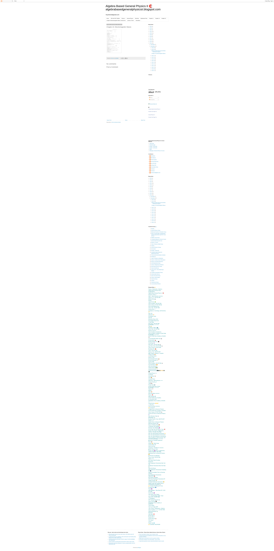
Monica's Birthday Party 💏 (154, 424)
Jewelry (152, 280)
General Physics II (151, 114)
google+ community (153, 146)
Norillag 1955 (153, 165)
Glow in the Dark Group (155, 275)
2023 (151, 28)
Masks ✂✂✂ (151, 458)
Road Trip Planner (152, 468)
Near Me (150, 317)
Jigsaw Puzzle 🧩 (152, 301)
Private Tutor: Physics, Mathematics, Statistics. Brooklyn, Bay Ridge (156, 431)
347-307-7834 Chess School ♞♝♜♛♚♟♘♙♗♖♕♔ (154, 387)
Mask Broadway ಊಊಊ (153, 393)
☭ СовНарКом (151, 498)
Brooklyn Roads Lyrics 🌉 (153, 341)
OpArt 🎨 (150, 391)
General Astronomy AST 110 (156, 240)
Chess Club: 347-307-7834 (153, 329)
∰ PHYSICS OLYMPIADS (154, 455)
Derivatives (138, 20)
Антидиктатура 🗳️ (152, 487)
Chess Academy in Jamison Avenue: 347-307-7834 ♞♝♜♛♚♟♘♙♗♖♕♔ (157, 438)
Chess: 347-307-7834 (152, 350)
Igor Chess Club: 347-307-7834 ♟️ (155, 346)
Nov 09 (153, 68)
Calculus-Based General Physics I (154, 109)
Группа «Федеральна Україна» (157, 264)
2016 (151, 39)
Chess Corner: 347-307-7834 (154, 457)
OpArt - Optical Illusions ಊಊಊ (155, 296)
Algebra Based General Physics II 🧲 (156, 293)
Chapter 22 (163, 18)
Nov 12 (153, 63)
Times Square (151, 505)
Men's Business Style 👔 (153, 416)
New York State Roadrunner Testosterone (156, 434)
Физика (152, 228)
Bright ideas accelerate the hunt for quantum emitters (149, 538)
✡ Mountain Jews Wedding (154, 426)
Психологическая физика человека (158, 255)
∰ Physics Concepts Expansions (155, 440)
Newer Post (109, 120)
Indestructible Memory (155, 274)
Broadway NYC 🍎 (152, 348)
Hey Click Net (153, 163)
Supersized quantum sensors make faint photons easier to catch (151, 541)
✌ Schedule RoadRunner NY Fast (155, 485)
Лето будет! (151, 520)
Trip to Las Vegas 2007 (153, 506)
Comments (152, 99)
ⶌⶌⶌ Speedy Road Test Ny (154, 499)
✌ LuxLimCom (151, 407)
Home (108, 18)
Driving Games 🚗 (152, 340)
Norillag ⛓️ (153, 256)
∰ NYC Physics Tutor (153, 449)
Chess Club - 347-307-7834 (154, 307)
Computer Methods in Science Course (158, 239)
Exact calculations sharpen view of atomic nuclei (148, 534)
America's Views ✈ (152, 294)
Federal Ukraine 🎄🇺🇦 (152, 367)
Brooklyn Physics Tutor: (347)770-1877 (156, 419)
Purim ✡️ (150, 488)
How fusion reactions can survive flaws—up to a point (149, 539)
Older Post (143, 120)
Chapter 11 (151, 18)
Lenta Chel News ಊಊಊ (154, 406)
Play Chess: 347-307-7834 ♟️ (154, 344)
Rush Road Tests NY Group (156, 266)
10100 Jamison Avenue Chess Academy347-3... (154, 291)
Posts (151, 97)
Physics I (123, 18)
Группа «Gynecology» (155, 277)
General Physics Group (155, 230)
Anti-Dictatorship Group (155, 263)
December (153, 44)
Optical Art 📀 (151, 314)
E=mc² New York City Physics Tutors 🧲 (156, 429)
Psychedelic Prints (154, 167)
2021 (151, 31)
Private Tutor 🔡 (151, 384)
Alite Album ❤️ (151, 514)
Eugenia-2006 (151, 361)
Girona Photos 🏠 (152, 376)
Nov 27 (153, 55)
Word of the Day (151, 446)
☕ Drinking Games (152, 355)
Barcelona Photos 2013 (153, 319)
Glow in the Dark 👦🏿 (152, 501)
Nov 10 (153, 67)
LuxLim (149, 521)
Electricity (137, 18)
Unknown (153, 168)
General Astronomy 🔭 (153, 369)
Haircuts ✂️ (150, 388)
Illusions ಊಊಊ (152, 330)
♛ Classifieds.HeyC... (153, 399)
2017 (151, 38)
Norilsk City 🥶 (151, 523)
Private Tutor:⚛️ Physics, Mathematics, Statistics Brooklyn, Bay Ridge (156, 451)
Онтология (153, 248)
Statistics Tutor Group (155, 237)
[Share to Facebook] (125, 58)
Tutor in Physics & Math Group (157, 244)
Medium (150, 390)
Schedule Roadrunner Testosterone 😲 (156, 481)
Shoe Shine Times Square (153, 494)
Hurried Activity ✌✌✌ (153, 403)
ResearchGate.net (153, 104)
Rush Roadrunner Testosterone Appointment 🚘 (154, 475)
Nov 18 (153, 60)
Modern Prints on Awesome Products (156, 422)
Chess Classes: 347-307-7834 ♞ (155, 304)
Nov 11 (153, 65)
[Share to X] (124, 58)
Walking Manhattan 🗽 (153, 511)
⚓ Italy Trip (150, 404)
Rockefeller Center (152, 316)
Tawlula (152, 245)
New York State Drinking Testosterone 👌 (157, 433)
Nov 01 (153, 70)
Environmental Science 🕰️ (153, 358)
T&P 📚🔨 (150, 383)
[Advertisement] (126, 109)
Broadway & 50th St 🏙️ (153, 327)
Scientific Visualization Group (157, 272)
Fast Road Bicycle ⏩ (152, 364)
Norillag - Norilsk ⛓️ (155, 250)
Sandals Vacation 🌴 (152, 480)
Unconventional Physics (156, 283)
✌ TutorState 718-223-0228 (154, 524)
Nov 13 (153, 62)
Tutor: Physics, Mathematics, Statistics (156, 508)
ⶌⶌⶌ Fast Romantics (152, 366)
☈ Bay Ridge (151, 322)
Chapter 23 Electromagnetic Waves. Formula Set (116, 20)
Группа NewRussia (155, 268)
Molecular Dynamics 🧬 (153, 423)
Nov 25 (153, 57)
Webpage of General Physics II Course (156, 150)
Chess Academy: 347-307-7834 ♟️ (155, 363)
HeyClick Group (154, 278)
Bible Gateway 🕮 (152, 396)
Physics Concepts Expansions (157, 261)
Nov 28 (153, 49)
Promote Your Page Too (152, 111)
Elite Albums (153, 157)
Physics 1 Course (154, 242)
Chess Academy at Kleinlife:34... (155, 332)
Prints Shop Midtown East (153, 306)
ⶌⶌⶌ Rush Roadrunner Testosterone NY (156, 478)
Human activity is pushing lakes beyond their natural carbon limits (121, 541)
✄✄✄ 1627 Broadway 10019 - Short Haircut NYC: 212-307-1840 (155, 496)
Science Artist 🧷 (152, 309)
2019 (151, 34)
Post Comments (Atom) (116, 122)
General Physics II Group (156, 247)
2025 (151, 26)
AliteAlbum (153, 155)
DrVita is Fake (151, 357)
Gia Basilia (150, 374)
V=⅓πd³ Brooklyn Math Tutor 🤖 (155, 338)
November (153, 46)
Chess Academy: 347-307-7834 (154, 303)
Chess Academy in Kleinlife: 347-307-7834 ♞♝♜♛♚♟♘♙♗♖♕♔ (157, 334)
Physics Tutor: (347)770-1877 (154, 351)
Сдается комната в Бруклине (157, 258)
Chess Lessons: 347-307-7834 (154, 347)
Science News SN (152, 444)
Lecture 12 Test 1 (130, 20)
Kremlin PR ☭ (151, 517)
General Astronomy (154, 161)
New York (150, 313)
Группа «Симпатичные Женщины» (158, 259)
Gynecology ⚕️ (151, 343)
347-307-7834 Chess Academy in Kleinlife (157, 410)
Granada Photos (151, 379)
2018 (151, 36)
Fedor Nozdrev (154, 159)
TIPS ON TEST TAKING (115, 18)
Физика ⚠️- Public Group (153, 443)
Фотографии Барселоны (153, 320)
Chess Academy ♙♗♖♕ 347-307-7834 (156, 509)
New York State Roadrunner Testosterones (157, 436)
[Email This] (121, 58)
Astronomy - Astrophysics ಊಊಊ (155, 447)
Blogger (139, 547)
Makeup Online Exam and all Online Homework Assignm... (159, 51)
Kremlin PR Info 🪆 (152, 518)
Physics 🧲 (150, 394)
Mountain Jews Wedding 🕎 (154, 427)
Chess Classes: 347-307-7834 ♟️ (155, 412)
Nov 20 (153, 58)
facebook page (152, 144)
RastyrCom (150, 461)
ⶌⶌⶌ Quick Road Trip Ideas (154, 460)
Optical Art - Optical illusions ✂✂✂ (155, 380)
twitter (150, 149)
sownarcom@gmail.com (155, 172)
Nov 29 (153, 47)
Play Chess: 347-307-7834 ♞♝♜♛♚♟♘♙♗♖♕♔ (153, 324)
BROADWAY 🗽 (151, 417)
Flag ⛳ (150, 326)
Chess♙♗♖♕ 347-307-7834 (154, 297)
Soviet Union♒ (151, 492)
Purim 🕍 (150, 441)
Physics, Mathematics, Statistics (155, 289)
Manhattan (150, 512)
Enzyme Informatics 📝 (153, 360)
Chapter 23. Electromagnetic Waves (158, 53)
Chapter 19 (157, 18)
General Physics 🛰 (152, 373)
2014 (151, 43)
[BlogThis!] (123, 58)
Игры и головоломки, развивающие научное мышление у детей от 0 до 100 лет (158, 234)
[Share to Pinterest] (127, 58)
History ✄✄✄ (151, 420)
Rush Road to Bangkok (153, 477)
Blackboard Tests (144, 18)
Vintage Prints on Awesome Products (156, 409)
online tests (151, 143)
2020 (151, 33)
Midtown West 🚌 (152, 299)
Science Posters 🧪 (152, 381)
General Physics (130, 18)
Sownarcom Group (155, 282)
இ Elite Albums (151, 515)
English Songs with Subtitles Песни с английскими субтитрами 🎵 (156, 484)
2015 (151, 41)
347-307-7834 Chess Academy (154, 397)
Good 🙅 (150, 377)
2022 (151, 29)
